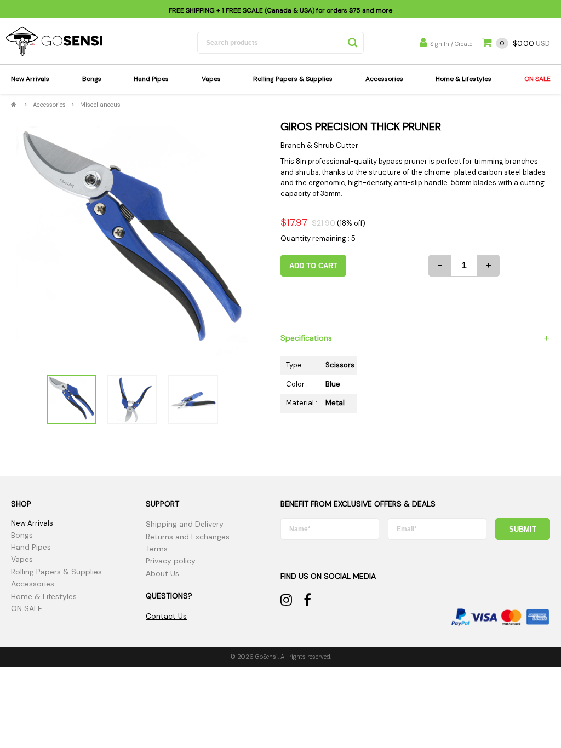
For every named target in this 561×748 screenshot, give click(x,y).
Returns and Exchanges (188, 537)
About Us (162, 573)
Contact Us (166, 616)
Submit (522, 529)
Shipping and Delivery (185, 524)
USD (525, 43)
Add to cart (313, 266)
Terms (157, 549)
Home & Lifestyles (463, 78)
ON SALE (537, 78)
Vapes (211, 78)
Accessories (384, 78)
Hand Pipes (151, 78)
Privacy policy (171, 561)
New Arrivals (30, 78)
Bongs (91, 78)
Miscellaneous (100, 104)
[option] (132, 242)
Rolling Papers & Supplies (293, 78)
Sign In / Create (451, 44)
